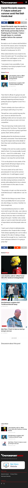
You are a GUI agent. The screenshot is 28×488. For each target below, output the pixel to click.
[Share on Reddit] (17, 22)
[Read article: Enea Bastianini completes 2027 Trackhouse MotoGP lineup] (4, 84)
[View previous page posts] (13, 90)
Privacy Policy (13, 474)
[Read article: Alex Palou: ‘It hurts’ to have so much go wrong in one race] (14, 318)
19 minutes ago (13, 86)
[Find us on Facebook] (1, 484)
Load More (14, 338)
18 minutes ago (13, 80)
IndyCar (4, 326)
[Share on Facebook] (4, 22)
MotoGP (4, 299)
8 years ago (6, 19)
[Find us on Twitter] (4, 484)
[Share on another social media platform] (24, 22)
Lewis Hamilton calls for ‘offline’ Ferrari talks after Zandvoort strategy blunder (17, 77)
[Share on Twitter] (11, 22)
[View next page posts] (15, 90)
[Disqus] (14, 364)
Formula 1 (4, 272)
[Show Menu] (26, 2)
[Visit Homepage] (12, 2)
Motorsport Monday (5, 476)
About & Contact (5, 474)
